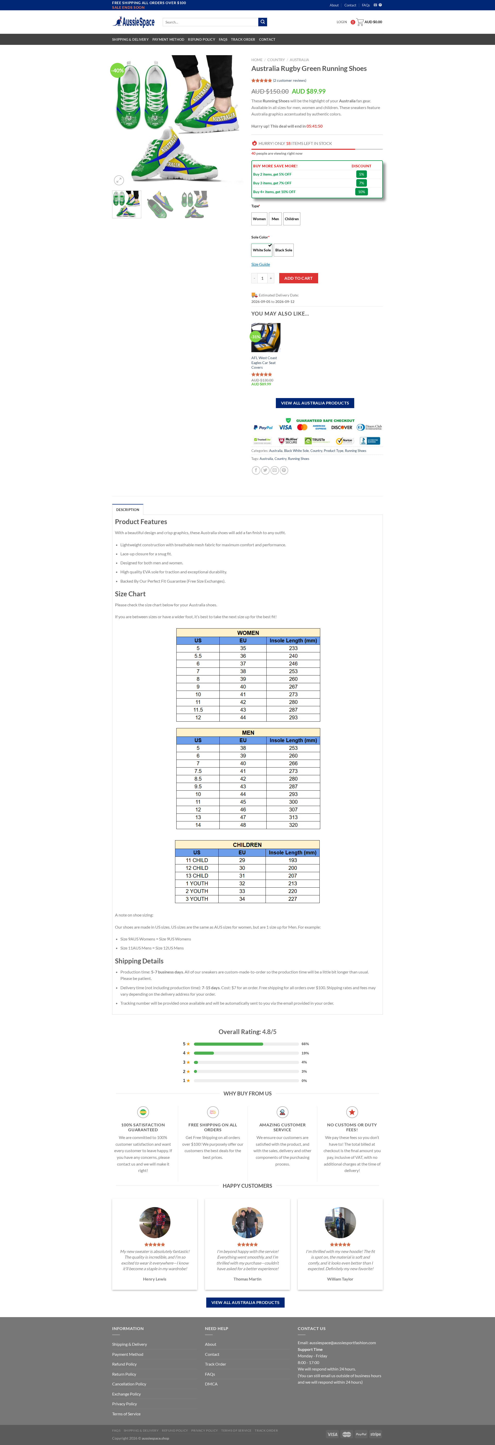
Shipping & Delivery (130, 39)
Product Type (333, 451)
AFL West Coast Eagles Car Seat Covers (264, 362)
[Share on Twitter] (265, 470)
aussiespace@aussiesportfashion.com (342, 1342)
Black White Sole (296, 451)
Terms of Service (126, 1413)
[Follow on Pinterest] (380, 5)
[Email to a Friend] (274, 470)
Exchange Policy (126, 1393)
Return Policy (124, 1374)
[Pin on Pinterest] (284, 470)
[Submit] (262, 22)
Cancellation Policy (129, 1383)
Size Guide (260, 264)
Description (127, 510)
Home (256, 60)
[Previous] (121, 121)
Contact (350, 5)
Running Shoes (355, 451)
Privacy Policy (124, 1403)
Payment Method (168, 39)
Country (276, 60)
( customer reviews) (289, 80)
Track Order (243, 39)
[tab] (127, 509)
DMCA (211, 1383)
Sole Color (260, 237)
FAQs (366, 5)
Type (255, 206)
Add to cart (298, 278)
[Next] (234, 121)
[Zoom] (119, 180)
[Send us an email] (375, 5)
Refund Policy (201, 39)
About (334, 5)
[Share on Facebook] (256, 470)
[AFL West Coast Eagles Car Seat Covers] (265, 337)
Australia (299, 60)
